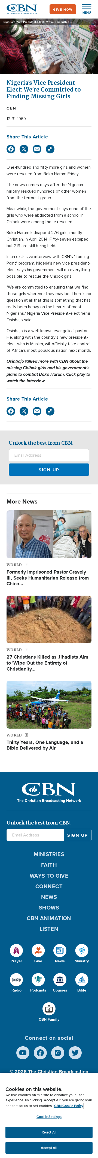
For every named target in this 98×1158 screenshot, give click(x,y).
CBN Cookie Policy (68, 1105)
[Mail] (37, 149)
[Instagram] (57, 1052)
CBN (11, 108)
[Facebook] (11, 149)
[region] (49, 1115)
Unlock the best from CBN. (41, 443)
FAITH (49, 865)
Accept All (49, 1147)
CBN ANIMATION (49, 918)
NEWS (49, 897)
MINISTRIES (49, 854)
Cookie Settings (49, 1116)
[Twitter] (24, 149)
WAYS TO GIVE (49, 876)
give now (63, 9)
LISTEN (49, 929)
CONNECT (49, 886)
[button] (83, 9)
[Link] (50, 149)
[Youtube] (22, 1052)
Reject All (49, 1132)
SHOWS (49, 907)
